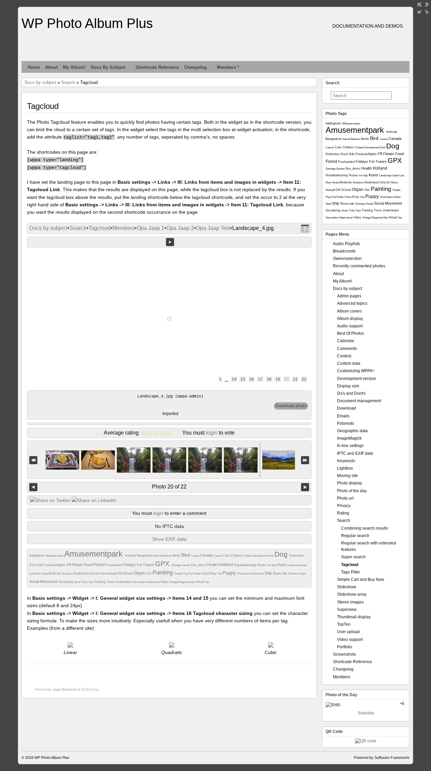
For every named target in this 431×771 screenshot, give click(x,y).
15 (242, 379)
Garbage (176, 565)
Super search (353, 557)
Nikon (103, 573)
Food (88, 565)
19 (277, 379)
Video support (350, 639)
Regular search (355, 535)
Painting (163, 572)
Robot (254, 573)
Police (205, 573)
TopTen (344, 624)
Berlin (177, 555)
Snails (302, 573)
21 (295, 379)
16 (251, 379)
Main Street (41, 573)
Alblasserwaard (55, 555)
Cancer (218, 555)
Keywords (346, 460)
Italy (274, 565)
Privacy (344, 505)
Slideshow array (352, 594)
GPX (163, 563)
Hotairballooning (245, 565)
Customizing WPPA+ (356, 370)
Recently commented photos (359, 266)
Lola (32, 573)
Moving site (347, 475)
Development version (356, 378)
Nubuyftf (112, 573)
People (178, 573)
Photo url (345, 498)
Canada (207, 555)
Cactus (195, 555)
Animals (131, 555)
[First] (33, 460)
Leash (303, 565)
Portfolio (344, 647)
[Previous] (33, 487)
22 (304, 379)
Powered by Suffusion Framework (381, 757)
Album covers (349, 311)
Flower (78, 565)
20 (286, 379)
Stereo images (350, 602)
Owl (149, 573)
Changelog (195, 67)
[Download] (291, 406)
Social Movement (43, 582)
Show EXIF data (169, 539)
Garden (186, 565)
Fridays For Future (139, 565)
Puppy (230, 572)
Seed (261, 573)
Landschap (294, 565)
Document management (359, 400)
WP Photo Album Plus (87, 23)
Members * (228, 67)
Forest (99, 564)
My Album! (74, 67)
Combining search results (364, 528)
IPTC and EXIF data (355, 453)
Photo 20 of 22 (169, 487)
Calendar (345, 340)
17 (260, 379)
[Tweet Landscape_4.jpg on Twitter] (50, 500)
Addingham (37, 555)
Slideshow (346, 587)
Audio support (350, 326)
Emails (343, 416)
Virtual (200, 582)
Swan (77, 582)
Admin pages (349, 296)
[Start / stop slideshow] (170, 242)
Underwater (124, 582)
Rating (343, 513)
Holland (226, 564)
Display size (348, 386)
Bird (186, 555)
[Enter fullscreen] (423, 8)
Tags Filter (350, 572)
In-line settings (350, 445)
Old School (126, 573)
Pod (191, 573)
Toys (91, 582)
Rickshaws (244, 573)
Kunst (282, 565)
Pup (220, 573)
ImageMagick (349, 438)
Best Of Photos (350, 333)
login (212, 433)
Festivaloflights (55, 565)
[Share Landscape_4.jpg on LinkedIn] (94, 500)
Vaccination (139, 582)
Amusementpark (94, 553)
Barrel (158, 555)
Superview (347, 609)
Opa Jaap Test (213, 228)
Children (237, 555)
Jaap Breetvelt (64, 689)
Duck (33, 565)
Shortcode (280, 573)
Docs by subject (108, 67)
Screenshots (344, 654)
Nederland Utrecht (86, 573)
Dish (271, 555)
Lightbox (345, 468)
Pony (213, 573)
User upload (348, 631)
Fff (69, 565)
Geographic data (352, 430)
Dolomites (297, 555)
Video (165, 582)
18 (269, 379)
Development (260, 555)
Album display (350, 318)
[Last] (305, 460)
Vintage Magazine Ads (182, 582)
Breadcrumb (344, 251)
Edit (41, 565)
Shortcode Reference (157, 67)
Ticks (84, 582)
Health (213, 565)
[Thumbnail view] (305, 228)
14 (234, 379)
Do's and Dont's (351, 393)
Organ (140, 573)
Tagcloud (99, 228)
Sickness (293, 573)
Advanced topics (352, 303)
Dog (282, 554)
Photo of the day (352, 490)
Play (186, 573)
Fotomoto (345, 423)
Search (68, 82)
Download (346, 408)
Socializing (66, 582)
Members (123, 228)
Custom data (348, 363)
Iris (269, 565)
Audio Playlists (346, 243)
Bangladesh (145, 555)
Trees (110, 582)
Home (34, 67)
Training (100, 582)
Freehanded (114, 565)
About (51, 67)
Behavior (167, 555)
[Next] (305, 487)
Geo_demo (199, 565)
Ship (269, 573)
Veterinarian (153, 582)
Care (227, 555)
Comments (347, 348)
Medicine (55, 573)
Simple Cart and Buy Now (360, 579)
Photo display (349, 483)
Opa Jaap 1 (150, 228)
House (262, 565)
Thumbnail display (354, 617)
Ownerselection (347, 258)
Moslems (67, 573)
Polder (198, 573)
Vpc (207, 582)
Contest (248, 555)
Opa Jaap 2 (180, 228)
